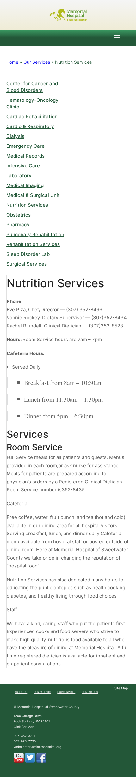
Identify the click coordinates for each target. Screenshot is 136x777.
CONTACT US (90, 692)
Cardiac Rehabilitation (32, 116)
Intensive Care (23, 166)
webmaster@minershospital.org (37, 746)
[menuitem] (21, 692)
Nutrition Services (27, 205)
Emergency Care (25, 146)
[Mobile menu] (117, 35)
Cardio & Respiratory (30, 126)
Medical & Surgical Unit (33, 195)
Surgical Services (26, 264)
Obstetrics (18, 215)
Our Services (36, 62)
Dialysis (15, 136)
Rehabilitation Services (33, 244)
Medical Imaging (25, 185)
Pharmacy (18, 225)
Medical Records (25, 156)
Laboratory (19, 175)
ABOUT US (21, 692)
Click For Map (24, 726)
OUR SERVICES (66, 692)
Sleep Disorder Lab (28, 254)
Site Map (121, 688)
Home (12, 62)
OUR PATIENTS (42, 692)
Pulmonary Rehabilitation (35, 234)
